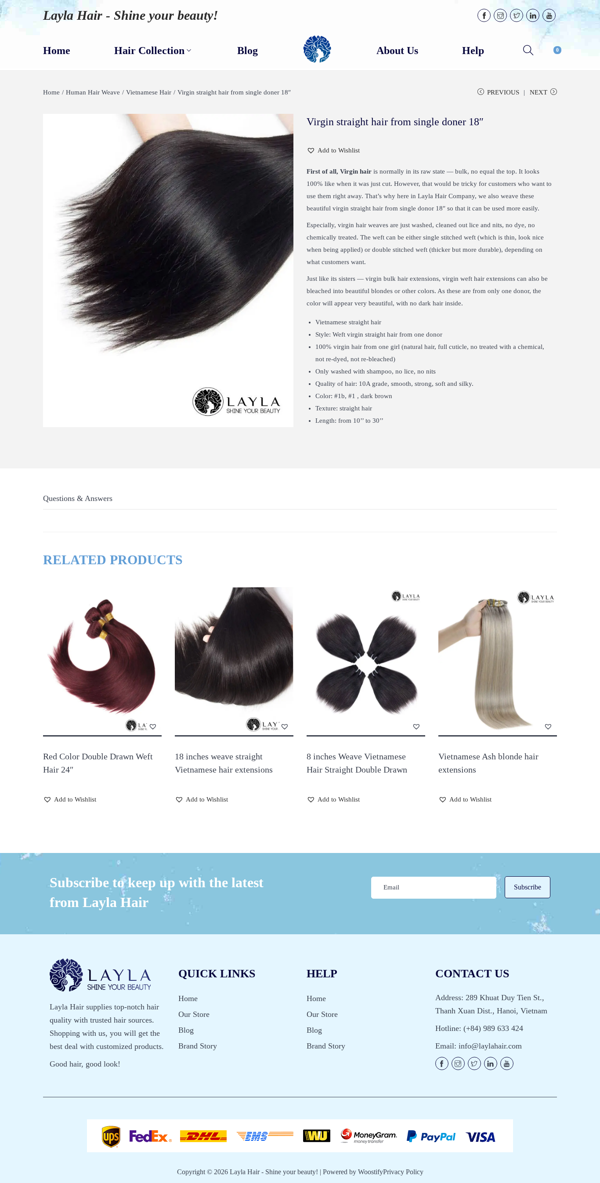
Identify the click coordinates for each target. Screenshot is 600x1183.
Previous (503, 92)
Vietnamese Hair (148, 92)
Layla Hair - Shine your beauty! (130, 15)
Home (51, 92)
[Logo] (317, 49)
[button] (333, 150)
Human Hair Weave (93, 92)
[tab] (77, 500)
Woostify (370, 1172)
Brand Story (197, 1045)
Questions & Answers (77, 498)
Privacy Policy (403, 1172)
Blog (186, 1030)
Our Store (194, 1014)
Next (538, 92)
